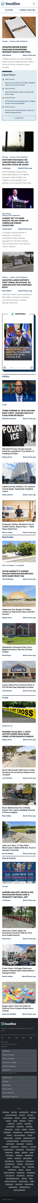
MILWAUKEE (19, 1155)
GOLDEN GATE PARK (26, 1141)
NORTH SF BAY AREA (11, 1115)
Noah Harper (6, 655)
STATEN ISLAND (23, 1181)
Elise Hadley (6, 816)
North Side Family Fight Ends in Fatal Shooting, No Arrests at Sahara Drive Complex (18, 772)
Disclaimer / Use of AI (10, 1096)
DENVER (24, 1129)
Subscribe (6, 1051)
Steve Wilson (7, 291)
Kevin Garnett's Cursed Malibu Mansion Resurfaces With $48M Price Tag (17, 573)
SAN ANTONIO (20, 1175)
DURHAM (9, 1135)
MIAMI (31, 1152)
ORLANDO (20, 1164)
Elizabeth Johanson (9, 418)
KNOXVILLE (24, 1147)
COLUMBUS (29, 1126)
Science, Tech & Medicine (18, 41)
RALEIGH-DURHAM (9, 1172)
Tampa (4, 405)
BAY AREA (30, 1115)
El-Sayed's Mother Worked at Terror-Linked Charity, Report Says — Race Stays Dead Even (18, 526)
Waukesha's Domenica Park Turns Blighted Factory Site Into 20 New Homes (17, 649)
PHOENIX (7, 1167)
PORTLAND (31, 1167)
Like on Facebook (8, 1058)
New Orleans (6, 214)
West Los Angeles (8, 565)
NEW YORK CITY (9, 1161)
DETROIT (31, 1129)
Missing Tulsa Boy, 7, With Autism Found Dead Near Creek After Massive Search (18, 734)
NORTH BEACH (30, 1161)
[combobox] (9, 10)
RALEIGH (28, 1170)
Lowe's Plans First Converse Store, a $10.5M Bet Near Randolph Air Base (18, 686)
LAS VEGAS (33, 1147)
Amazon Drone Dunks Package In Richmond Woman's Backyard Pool (16, 49)
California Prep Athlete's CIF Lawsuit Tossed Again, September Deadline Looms (18, 488)
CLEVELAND (20, 1126)
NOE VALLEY (19, 1161)
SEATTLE (24, 1178)
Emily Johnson (7, 495)
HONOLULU (29, 1144)
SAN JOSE (14, 1112)
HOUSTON (5, 1147)
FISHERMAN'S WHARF (12, 1141)
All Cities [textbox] (9, 10)
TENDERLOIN (9, 1184)
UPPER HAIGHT (13, 1187)
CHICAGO (19, 1123)
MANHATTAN (8, 1152)
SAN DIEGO (30, 1175)
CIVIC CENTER (10, 1126)
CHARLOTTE (11, 1123)
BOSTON (8, 1121)
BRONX (15, 1121)
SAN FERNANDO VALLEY (12, 1178)
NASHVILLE (18, 1158)
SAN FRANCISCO (23, 1112)
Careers (5, 1081)
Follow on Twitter (8, 1055)
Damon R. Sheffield (9, 1014)
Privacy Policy (7, 1089)
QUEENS (21, 1170)
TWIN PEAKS (18, 1184)
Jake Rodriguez (7, 579)
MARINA (17, 1152)
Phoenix (5, 277)
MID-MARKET (9, 1155)
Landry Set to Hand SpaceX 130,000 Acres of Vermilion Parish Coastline (15, 222)
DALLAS (17, 1129)
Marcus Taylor (7, 532)
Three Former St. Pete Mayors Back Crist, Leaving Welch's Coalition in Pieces (18, 413)
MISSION (9, 1158)
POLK (23, 1167)
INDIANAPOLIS (15, 1147)
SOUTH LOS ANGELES (10, 1181)
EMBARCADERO (8, 1138)
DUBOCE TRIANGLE (29, 1132)
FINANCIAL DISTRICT (29, 1138)
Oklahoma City (7, 726)
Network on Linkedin (10, 1062)
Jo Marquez (6, 168)
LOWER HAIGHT (30, 1149)
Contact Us (6, 1070)
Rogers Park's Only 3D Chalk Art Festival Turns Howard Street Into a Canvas (17, 1008)
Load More (19, 118)
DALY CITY (22, 1115)
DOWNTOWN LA (17, 1132)
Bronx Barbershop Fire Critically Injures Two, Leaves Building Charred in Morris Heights (18, 810)
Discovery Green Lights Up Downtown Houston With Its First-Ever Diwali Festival (17, 932)
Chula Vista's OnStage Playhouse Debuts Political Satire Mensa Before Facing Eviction (18, 970)
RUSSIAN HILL (20, 1172)
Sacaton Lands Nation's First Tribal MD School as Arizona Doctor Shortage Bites (17, 283)
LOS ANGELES (20, 1149)
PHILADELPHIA (29, 1164)
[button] (4, 368)
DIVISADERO (7, 1132)
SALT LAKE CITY (10, 1175)
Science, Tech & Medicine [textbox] (29, 10)
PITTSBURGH (16, 1167)
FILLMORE (18, 1138)
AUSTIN (24, 1118)
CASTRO (30, 1121)
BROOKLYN (23, 1121)
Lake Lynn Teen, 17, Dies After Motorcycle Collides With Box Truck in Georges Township (19, 847)
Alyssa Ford (6, 939)
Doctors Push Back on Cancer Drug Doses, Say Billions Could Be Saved (15, 162)
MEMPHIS (24, 1152)
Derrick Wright (7, 853)
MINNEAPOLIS (29, 1155)
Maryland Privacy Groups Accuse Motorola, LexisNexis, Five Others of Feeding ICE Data (18, 451)
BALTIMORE (32, 1118)
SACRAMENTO (31, 1172)
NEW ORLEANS (27, 1158)
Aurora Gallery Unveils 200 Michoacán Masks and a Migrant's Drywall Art (17, 894)
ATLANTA (17, 1118)
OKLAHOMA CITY (10, 1164)
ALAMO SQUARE (8, 1118)
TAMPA (32, 1181)
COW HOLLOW (9, 1129)
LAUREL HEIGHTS (8, 1149)
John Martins (7, 691)
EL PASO (29, 1135)
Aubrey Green (7, 457)
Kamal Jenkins (7, 976)
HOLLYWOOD (20, 1144)
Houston (5, 41)
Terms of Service (8, 1093)
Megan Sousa (7, 618)
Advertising (6, 1085)
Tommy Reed (7, 229)
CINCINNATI (28, 1123)
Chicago (5, 157)
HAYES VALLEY (10, 1144)
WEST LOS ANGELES (19, 1190)
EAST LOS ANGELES (19, 1135)
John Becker (6, 55)
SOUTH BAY (6, 1112)
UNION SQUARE (29, 1184)
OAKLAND (33, 1112)
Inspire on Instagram (10, 1066)
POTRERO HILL (12, 1170)
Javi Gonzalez (7, 778)
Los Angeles (20, 565)
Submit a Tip (7, 1077)
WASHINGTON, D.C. (25, 1187)
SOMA (31, 1178)
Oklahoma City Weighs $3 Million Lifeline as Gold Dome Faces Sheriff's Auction (18, 611)
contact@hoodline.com (9, 1044)
